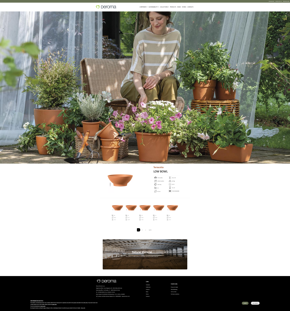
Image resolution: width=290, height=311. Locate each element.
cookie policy (54, 304)
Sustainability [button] (153, 7)
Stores (184, 7)
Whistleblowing (174, 289)
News (179, 7)
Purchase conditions (175, 294)
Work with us (278, 1)
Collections (148, 287)
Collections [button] (164, 7)
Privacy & (173, 287)
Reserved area (286, 1)
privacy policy (42, 306)
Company (148, 284)
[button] (115, 180)
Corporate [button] (143, 7)
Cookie (176, 287)
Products (173, 7)
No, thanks (255, 303)
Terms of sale (173, 291)
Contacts (190, 7)
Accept (245, 303)
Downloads (271, 1)
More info (83, 308)
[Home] (106, 7)
